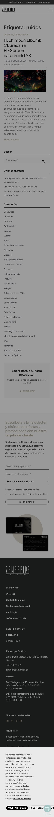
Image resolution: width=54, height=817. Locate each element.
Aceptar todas (17, 808)
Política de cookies (22, 798)
